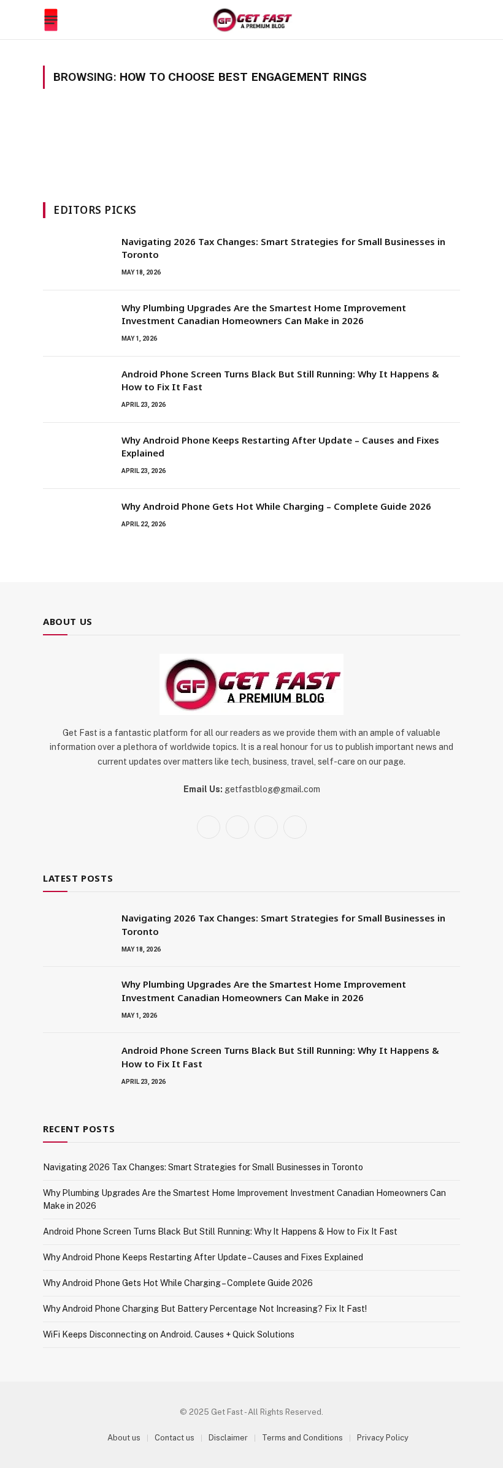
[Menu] (51, 20)
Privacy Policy (383, 1437)
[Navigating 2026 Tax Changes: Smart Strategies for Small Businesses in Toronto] (76, 257)
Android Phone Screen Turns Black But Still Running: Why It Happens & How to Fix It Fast (280, 380)
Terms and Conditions (302, 1437)
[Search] (454, 20)
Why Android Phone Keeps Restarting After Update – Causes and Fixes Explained (280, 446)
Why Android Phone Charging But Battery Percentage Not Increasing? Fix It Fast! (205, 1309)
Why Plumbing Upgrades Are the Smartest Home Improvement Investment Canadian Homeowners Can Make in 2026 (263, 314)
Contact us (174, 1437)
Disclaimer (228, 1437)
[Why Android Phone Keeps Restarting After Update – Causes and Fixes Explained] (76, 456)
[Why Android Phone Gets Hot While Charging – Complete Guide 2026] (76, 522)
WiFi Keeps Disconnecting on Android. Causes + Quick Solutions (168, 1334)
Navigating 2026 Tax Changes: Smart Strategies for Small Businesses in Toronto (283, 247)
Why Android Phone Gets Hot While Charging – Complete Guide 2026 (276, 506)
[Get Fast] (251, 20)
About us (123, 1437)
